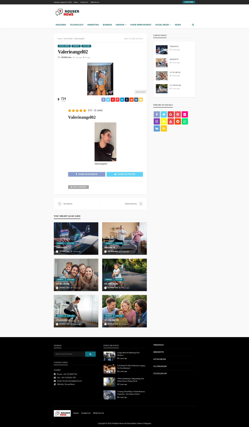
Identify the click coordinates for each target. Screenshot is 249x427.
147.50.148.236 (62, 284)
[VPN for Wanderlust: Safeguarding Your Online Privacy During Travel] (109, 382)
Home (76, 2)
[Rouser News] (67, 12)
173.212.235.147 (63, 320)
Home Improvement (140, 25)
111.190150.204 (111, 284)
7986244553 (61, 247)
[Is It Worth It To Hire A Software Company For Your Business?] (109, 369)
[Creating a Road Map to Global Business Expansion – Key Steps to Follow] (109, 395)
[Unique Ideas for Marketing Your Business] (109, 356)
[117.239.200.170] (124, 311)
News (178, 25)
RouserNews (70, 384)
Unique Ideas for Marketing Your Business (128, 354)
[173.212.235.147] (76, 311)
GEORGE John (66, 57)
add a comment (79, 187)
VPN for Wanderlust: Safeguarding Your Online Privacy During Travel (130, 380)
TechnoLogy (77, 25)
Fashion (120, 25)
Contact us (84, 2)
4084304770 (109, 247)
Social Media (162, 25)
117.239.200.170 (111, 320)
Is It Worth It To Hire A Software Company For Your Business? (131, 367)
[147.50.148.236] (76, 275)
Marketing (93, 25)
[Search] (193, 24)
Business (107, 25)
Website (76, 46)
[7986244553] (76, 238)
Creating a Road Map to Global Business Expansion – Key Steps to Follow (131, 393)
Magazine (61, 25)
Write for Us (95, 2)
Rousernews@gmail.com (72, 381)
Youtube (86, 46)
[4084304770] (124, 238)
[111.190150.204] (124, 275)
